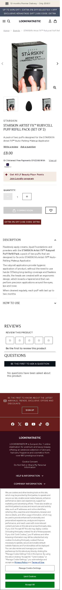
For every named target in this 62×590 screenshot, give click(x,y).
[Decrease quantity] (7, 196)
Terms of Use (38, 562)
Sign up (30, 410)
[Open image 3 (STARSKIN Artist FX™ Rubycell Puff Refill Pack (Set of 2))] (47, 104)
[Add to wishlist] (50, 210)
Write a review (10, 146)
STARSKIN (10, 120)
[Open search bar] (8, 21)
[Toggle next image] (57, 63)
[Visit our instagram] (26, 424)
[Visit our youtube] (33, 424)
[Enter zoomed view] (55, 87)
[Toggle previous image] (2, 63)
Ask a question (28, 146)
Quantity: (9, 190)
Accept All (29, 585)
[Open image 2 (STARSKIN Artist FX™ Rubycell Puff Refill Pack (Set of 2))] (29, 104)
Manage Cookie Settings (30, 568)
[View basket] (55, 21)
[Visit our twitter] (19, 424)
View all (52, 160)
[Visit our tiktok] (40, 424)
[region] (30, 539)
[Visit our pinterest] (47, 424)
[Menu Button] (3, 21)
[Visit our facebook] (12, 424)
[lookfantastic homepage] (30, 21)
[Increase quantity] (26, 196)
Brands (16, 30)
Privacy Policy (21, 562)
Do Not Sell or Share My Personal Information (30, 466)
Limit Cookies (30, 576)
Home (6, 30)
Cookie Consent (30, 462)
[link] (50, 21)
